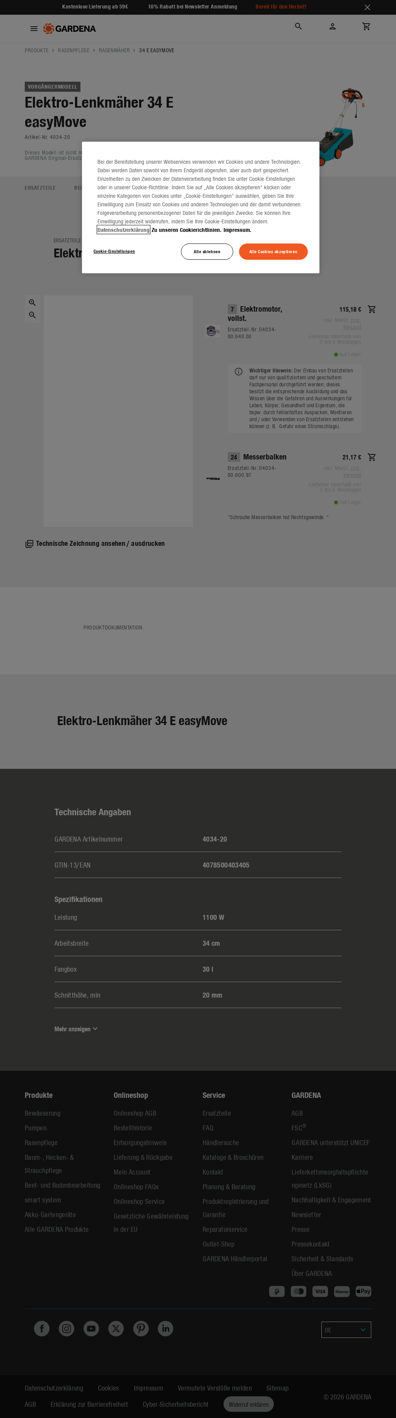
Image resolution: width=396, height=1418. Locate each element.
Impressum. (237, 229)
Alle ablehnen (207, 251)
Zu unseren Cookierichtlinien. (187, 229)
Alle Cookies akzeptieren (273, 251)
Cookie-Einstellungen (114, 251)
